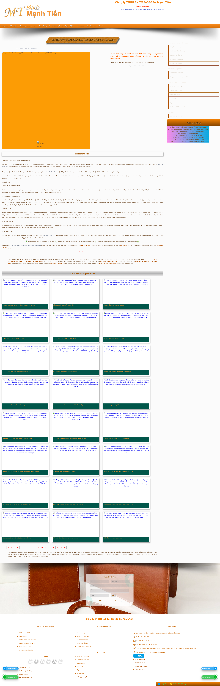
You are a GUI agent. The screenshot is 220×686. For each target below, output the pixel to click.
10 (30, 547)
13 (42, 547)
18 (61, 547)
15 (49, 547)
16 (53, 547)
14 (45, 547)
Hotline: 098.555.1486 (143, 6)
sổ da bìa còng (160, 9)
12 (38, 547)
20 (68, 547)
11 (34, 547)
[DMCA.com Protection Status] (138, 657)
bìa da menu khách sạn (149, 9)
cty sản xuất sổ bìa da (49, 172)
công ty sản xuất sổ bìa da (135, 9)
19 (64, 547)
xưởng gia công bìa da (49, 235)
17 (57, 547)
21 (72, 547)
